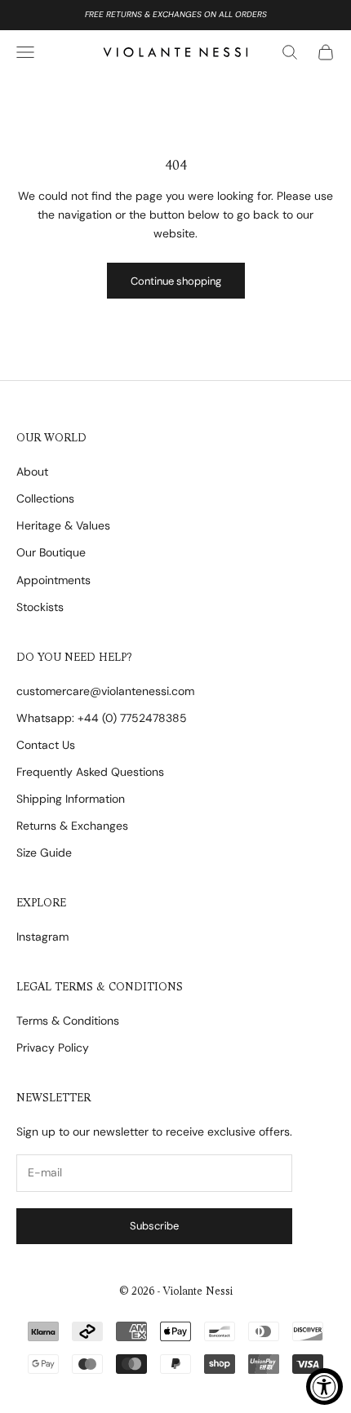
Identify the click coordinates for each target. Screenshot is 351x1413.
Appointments (53, 580)
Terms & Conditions (67, 1020)
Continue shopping (176, 281)
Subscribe (154, 1226)
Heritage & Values (63, 525)
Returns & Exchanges (72, 825)
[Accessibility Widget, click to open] (324, 1386)
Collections (45, 498)
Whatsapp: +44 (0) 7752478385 (101, 718)
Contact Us (45, 745)
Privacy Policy (52, 1047)
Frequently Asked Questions (90, 771)
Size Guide (44, 852)
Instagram (42, 936)
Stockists (40, 607)
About (32, 471)
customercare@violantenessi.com (105, 691)
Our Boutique (51, 552)
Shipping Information (70, 798)
